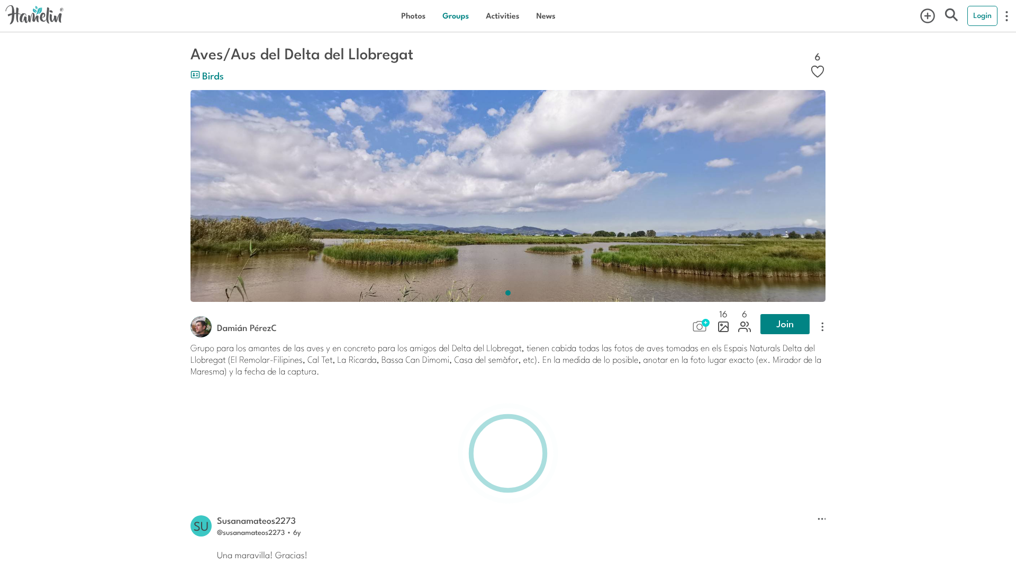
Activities (502, 16)
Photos (413, 16)
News (545, 16)
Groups (455, 16)
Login (982, 15)
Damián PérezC (247, 327)
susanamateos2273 (256, 520)
